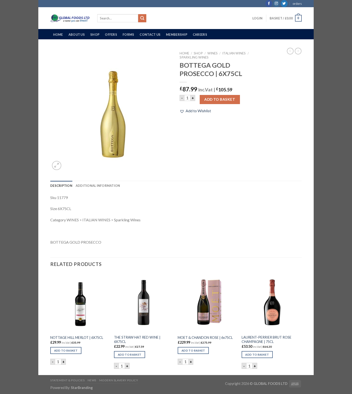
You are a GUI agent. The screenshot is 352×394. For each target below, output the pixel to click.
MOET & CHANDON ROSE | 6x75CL (205, 337)
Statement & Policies (67, 380)
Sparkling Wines (194, 57)
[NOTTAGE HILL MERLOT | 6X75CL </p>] (79, 302)
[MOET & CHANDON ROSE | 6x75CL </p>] (207, 302)
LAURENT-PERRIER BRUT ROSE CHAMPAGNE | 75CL (266, 339)
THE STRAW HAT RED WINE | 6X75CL (137, 339)
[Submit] (142, 18)
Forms (128, 34)
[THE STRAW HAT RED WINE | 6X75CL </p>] (143, 302)
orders (297, 4)
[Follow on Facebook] (268, 3)
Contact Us (150, 34)
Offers (111, 34)
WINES (212, 53)
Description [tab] (61, 186)
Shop (94, 34)
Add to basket (219, 99)
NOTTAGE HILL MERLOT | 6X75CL (76, 337)
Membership (176, 34)
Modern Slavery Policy (118, 380)
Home (58, 34)
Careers (200, 34)
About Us (76, 34)
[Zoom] (56, 165)
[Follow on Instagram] (276, 3)
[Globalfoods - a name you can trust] (70, 18)
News (92, 380)
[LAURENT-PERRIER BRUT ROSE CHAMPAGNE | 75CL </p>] (271, 302)
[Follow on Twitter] (284, 3)
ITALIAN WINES (234, 53)
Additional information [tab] (98, 186)
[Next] (300, 323)
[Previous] (50, 323)
